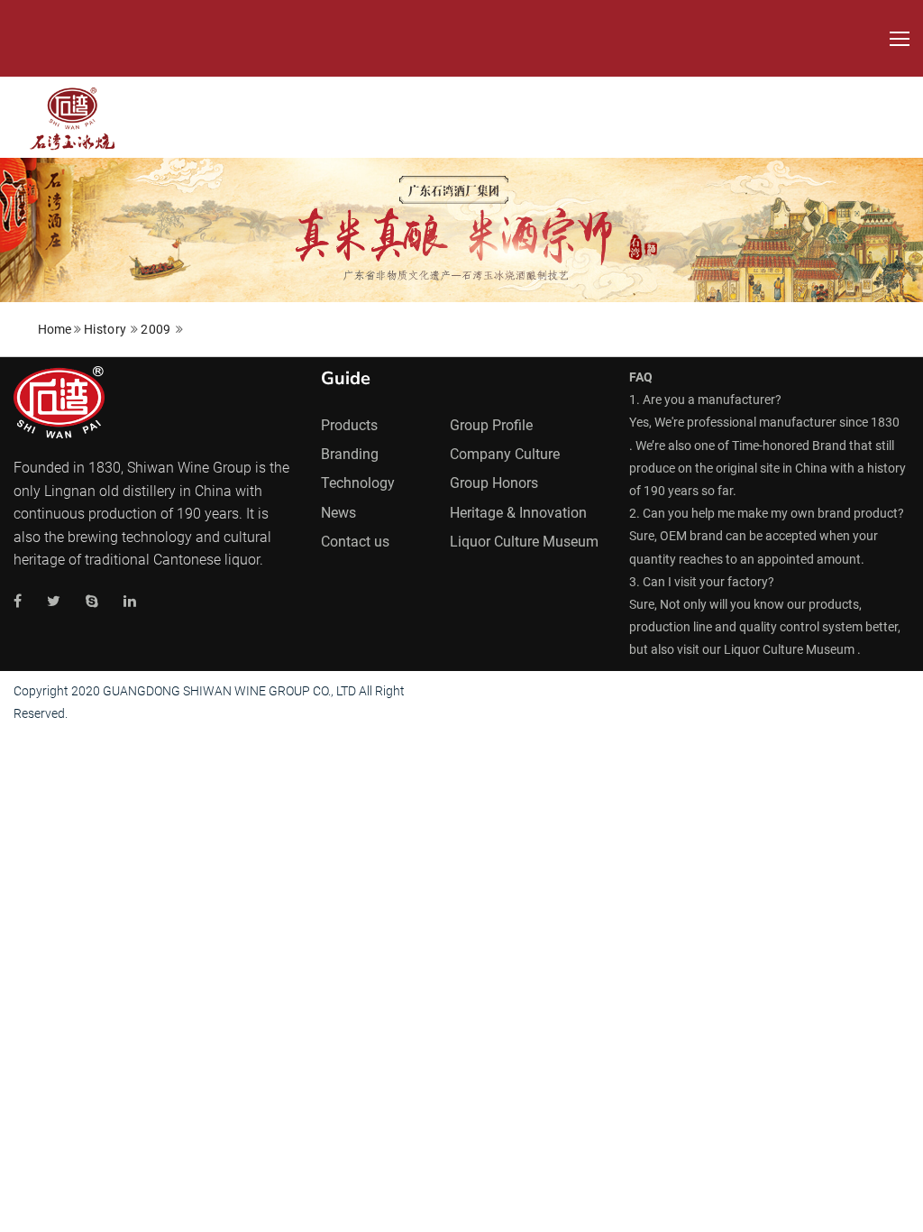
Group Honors (494, 483)
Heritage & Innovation (518, 512)
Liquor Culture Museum (524, 541)
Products (349, 425)
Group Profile (491, 425)
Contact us (355, 541)
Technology (358, 483)
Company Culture (505, 454)
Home (54, 329)
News (338, 512)
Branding (350, 454)
